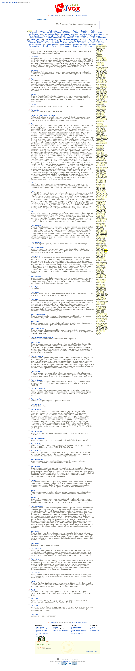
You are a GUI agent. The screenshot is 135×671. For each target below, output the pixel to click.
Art (100, 82)
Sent (105, 302)
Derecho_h (100, 148)
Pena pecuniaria (101, 46)
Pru (102, 275)
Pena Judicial (34, 46)
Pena (76, 33)
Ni (104, 226)
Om (100, 238)
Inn (100, 197)
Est (101, 170)
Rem (101, 289)
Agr (98, 72)
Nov (103, 231)
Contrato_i (100, 124)
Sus (105, 314)
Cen (98, 99)
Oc (106, 236)
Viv (104, 331)
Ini (97, 197)
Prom (98, 272)
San (101, 299)
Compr (99, 109)
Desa (98, 153)
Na (104, 224)
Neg (98, 226)
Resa (101, 292)
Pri (101, 267)
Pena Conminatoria (36, 38)
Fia (103, 177)
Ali (106, 72)
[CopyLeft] (58, 660)
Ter (106, 316)
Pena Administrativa (68, 34)
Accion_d (99, 55)
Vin (101, 331)
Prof (102, 270)
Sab (104, 297)
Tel (100, 316)
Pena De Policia (35, 43)
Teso (98, 319)
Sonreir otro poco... (92, 651)
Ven (103, 328)
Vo (97, 333)
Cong (102, 114)
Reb (104, 280)
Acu (102, 63)
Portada (4, 2)
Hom (103, 187)
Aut (98, 85)
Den (103, 141)
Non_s (99, 231)
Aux (101, 85)
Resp (102, 294)
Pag (98, 245)
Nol (98, 228)
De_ (105, 136)
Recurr (103, 282)
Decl (102, 133)
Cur (102, 131)
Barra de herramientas (79, 15)
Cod (105, 102)
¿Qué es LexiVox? (77, 627)
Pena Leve (77, 46)
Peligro (94, 31)
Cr (100, 128)
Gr (97, 185)
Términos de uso (76, 633)
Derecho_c (103, 143)
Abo (103, 48)
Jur (104, 204)
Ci (104, 99)
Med (105, 219)
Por (101, 260)
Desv (102, 155)
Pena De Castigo (52, 39)
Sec (104, 299)
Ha (100, 185)
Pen (98, 253)
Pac (100, 243)
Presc (98, 265)
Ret (106, 294)
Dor (98, 163)
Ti (97, 321)
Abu (101, 50)
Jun (101, 204)
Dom (104, 160)
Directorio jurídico (41, 630)
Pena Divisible (68, 43)
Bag (104, 85)
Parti (102, 248)
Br (105, 89)
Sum (101, 314)
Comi (98, 106)
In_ (102, 192)
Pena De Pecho (96, 41)
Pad (104, 243)
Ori (104, 241)
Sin (101, 306)
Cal (101, 92)
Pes (102, 255)
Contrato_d (100, 121)
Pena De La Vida (89, 39)
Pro (104, 267)
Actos (98, 63)
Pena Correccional (99, 38)
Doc (101, 160)
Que (101, 277)
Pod (103, 258)
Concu (99, 111)
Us (106, 326)
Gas (101, 182)
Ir (100, 202)
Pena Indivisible (79, 44)
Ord (101, 241)
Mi (101, 221)
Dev (106, 155)
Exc (101, 172)
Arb (104, 80)
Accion (99, 53)
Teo (103, 316)
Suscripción (94, 627)
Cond (103, 111)
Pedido (30, 31)
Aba (100, 48)
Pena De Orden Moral (78, 41)
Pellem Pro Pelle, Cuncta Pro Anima (56, 33)
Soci (98, 309)
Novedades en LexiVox (78, 630)
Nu (106, 231)
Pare (105, 245)
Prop (102, 272)
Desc (102, 153)
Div (98, 160)
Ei (106, 163)
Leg (104, 206)
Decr (98, 136)
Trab (102, 321)
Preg (105, 262)
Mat (101, 219)
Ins (106, 197)
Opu (98, 241)
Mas (98, 219)
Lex (101, 209)
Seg (98, 302)
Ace (104, 58)
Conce (104, 109)
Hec (103, 185)
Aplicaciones (13, 2)
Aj (100, 72)
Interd (98, 199)
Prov (98, 275)
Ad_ (98, 70)
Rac (98, 280)
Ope (104, 238)
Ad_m (98, 67)
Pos (104, 260)
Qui (105, 277)
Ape (98, 80)
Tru (98, 326)
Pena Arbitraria (99, 34)
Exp (98, 175)
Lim (105, 211)
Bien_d (105, 87)
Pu (104, 275)
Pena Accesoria (35, 34)
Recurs (99, 284)
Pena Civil (61, 36)
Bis (103, 89)
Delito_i (105, 138)
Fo (100, 180)
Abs (98, 50)
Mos (98, 224)
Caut (105, 97)
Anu (104, 77)
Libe (98, 211)
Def (102, 136)
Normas (54, 15)
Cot (98, 128)
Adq (106, 67)
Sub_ (98, 311)
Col (98, 104)
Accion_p (99, 58)
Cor (106, 126)
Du (101, 163)
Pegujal (84, 31)
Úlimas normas (41, 635)
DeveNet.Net (66, 661)
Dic (98, 158)
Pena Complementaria (77, 36)
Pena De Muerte (42, 41)
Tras (102, 324)
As (103, 82)
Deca (98, 133)
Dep (98, 143)
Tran (98, 324)
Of (97, 238)
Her (98, 187)
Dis (103, 158)
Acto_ (105, 60)
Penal (45, 46)
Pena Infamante (95, 44)
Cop (102, 126)
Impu (98, 192)
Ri (100, 297)
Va (100, 328)
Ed (103, 163)
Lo (100, 214)
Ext (101, 175)
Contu (98, 126)
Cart (105, 94)
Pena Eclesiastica (36, 44)
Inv (98, 202)
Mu (101, 224)
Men (98, 221)
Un (103, 326)
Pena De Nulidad (58, 41)
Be (101, 87)
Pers (98, 255)
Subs (102, 311)
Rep (98, 292)
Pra (98, 262)
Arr (98, 82)
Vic (98, 331)
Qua (98, 277)
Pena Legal (64, 46)
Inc (105, 192)
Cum (98, 131)
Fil (106, 177)
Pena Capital (34, 36)
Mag (103, 214)
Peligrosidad (33, 33)
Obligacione (103, 233)
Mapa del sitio (94, 630)
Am (103, 75)
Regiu (103, 287)
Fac (104, 175)
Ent (101, 167)
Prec (101, 262)
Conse (99, 116)
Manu (103, 216)
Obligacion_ (100, 236)
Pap (101, 245)
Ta (97, 316)
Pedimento (40, 31)
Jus (98, 206)
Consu (99, 119)
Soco (102, 309)
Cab (98, 92)
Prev (98, 267)
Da (104, 131)
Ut (97, 328)
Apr (101, 80)
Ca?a (104, 92)
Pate (98, 250)
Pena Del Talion (36, 404)
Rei (98, 289)
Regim (99, 287)
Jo (104, 202)
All (97, 75)
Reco (98, 282)
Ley (104, 209)
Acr (98, 60)
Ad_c (98, 65)
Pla (98, 258)
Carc (101, 94)
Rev (98, 297)
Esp (98, 170)
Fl (97, 180)
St (105, 309)
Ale (103, 72)
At (106, 82)
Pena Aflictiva (85, 34)
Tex (105, 319)
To (99, 321)
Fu (104, 180)
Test (102, 319)
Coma (101, 104)
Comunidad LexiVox (42, 629)
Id (100, 189)
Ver (106, 328)
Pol (98, 260)
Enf (98, 167)
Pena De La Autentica (71, 39)
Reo (105, 289)
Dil (100, 158)
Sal (98, 299)
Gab (98, 182)
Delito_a (99, 138)
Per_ (101, 253)
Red (103, 284)
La (100, 206)
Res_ (98, 294)
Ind (101, 194)
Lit (97, 214)
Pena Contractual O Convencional (60, 38)
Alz (100, 75)
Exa (98, 172)
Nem (101, 226)
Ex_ (105, 172)
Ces (101, 99)
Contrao (104, 119)
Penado (81, 43)
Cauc (101, 97)
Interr (102, 199)
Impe (103, 189)
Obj (98, 233)
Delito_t (99, 141)
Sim (98, 306)
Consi (103, 116)
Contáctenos (75, 632)
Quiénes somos (76, 629)
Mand (98, 216)
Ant (101, 77)
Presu (103, 265)
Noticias (38, 632)
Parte (98, 248)
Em (100, 165)
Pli (100, 258)
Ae (101, 70)
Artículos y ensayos (42, 633)
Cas (98, 97)
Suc (98, 314)
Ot (97, 243)
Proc (98, 270)
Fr (102, 180)
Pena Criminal (36, 39)
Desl (98, 155)
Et (104, 170)
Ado (102, 67)
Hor (98, 189)
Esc (106, 167)
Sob (104, 306)
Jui (98, 204)
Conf (98, 114)
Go (105, 182)
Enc (103, 165)
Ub (100, 326)
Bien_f (99, 89)
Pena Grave (51, 44)
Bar (98, 87)
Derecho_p (100, 150)
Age (104, 70)
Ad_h (102, 65)
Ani (98, 77)
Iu (102, 202)
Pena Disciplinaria (52, 43)
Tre (105, 324)
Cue (103, 128)
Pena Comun (95, 36)
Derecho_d (100, 145)
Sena (101, 302)
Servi (98, 304)
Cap (98, 94)
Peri (105, 253)
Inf (106, 194)
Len (98, 209)
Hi (100, 187)
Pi (104, 255)
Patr (102, 250)
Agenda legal (40, 627)
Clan (98, 102)
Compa (103, 106)
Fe (100, 177)
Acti (101, 60)
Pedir (75, 31)
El (97, 165)
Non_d (102, 228)
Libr (101, 211)
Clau (102, 102)
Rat (101, 280)
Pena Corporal (82, 38)
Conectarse (94, 629)
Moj (104, 221)
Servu (103, 304)
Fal (98, 177)
